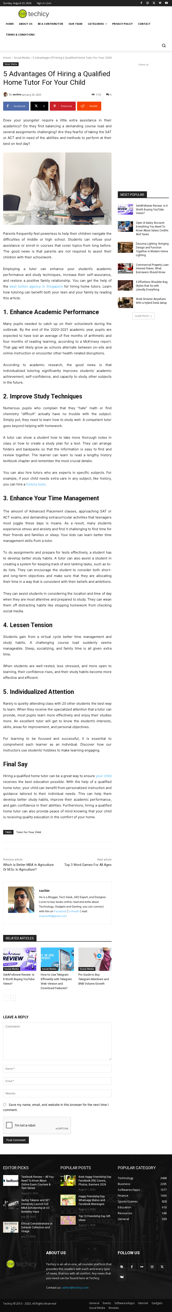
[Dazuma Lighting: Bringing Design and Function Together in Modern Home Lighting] (125, 247)
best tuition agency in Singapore (36, 286)
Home (7, 58)
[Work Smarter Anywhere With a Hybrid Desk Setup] (125, 302)
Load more (142, 316)
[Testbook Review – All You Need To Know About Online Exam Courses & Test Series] (10, 1180)
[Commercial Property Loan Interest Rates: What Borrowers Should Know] (125, 268)
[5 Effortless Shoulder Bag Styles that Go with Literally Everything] (125, 285)
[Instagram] (147, 3)
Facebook (60, 911)
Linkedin (74, 911)
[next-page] (13, 998)
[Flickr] (142, 1267)
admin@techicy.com (75, 1287)
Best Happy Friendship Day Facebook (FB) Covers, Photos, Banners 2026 (95, 1180)
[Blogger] (122, 1267)
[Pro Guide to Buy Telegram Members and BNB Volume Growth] (95, 959)
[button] (163, 45)
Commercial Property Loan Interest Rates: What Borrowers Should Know (152, 268)
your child (103, 776)
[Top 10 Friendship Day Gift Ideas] (68, 1219)
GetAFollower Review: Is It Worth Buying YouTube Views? (18, 979)
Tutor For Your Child (28, 832)
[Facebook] (141, 3)
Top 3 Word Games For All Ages (88, 865)
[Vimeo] (160, 3)
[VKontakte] (122, 1277)
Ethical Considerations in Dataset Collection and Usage (36, 1227)
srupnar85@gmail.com (53, 916)
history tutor (35, 484)
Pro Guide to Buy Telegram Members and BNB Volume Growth (93, 979)
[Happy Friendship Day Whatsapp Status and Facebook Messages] (68, 1200)
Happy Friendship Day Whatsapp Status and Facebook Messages (92, 1200)
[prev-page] (6, 998)
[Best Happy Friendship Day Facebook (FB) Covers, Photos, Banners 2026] (68, 1180)
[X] (154, 3)
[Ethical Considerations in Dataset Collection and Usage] (10, 1227)
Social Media (22, 58)
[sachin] (6, 94)
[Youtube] (166, 3)
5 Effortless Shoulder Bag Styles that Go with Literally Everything (152, 285)
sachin (17, 94)
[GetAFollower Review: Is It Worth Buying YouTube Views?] (19, 959)
